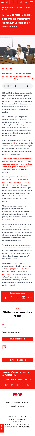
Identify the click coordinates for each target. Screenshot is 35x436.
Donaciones (16, 402)
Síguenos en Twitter (17, 339)
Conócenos (25, 402)
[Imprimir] (30, 297)
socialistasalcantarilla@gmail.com (17, 379)
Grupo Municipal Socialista (12, 7)
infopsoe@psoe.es (17, 421)
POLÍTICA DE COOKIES (11, 427)
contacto (21, 406)
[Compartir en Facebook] (11, 297)
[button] (17, 297)
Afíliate (8, 402)
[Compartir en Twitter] (5, 297)
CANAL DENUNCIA (24, 427)
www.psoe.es (23, 419)
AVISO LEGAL (9, 424)
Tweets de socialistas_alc (11, 332)
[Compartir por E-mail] (23, 297)
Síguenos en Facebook (17, 360)
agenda (13, 406)
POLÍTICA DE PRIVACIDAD (22, 424)
